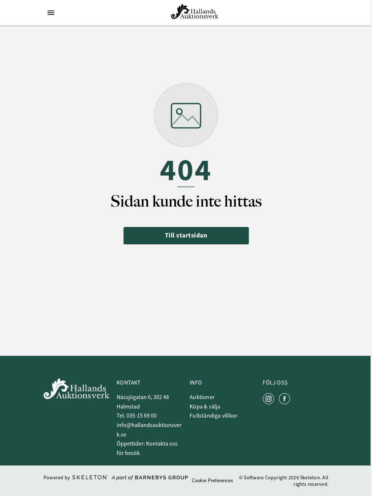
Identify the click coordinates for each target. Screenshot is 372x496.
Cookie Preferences (212, 480)
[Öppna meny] (51, 12)
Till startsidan (186, 235)
